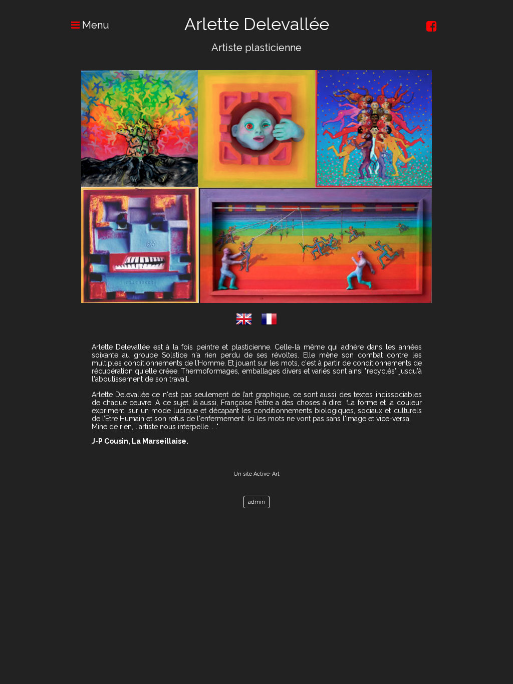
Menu (94, 25)
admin (256, 502)
